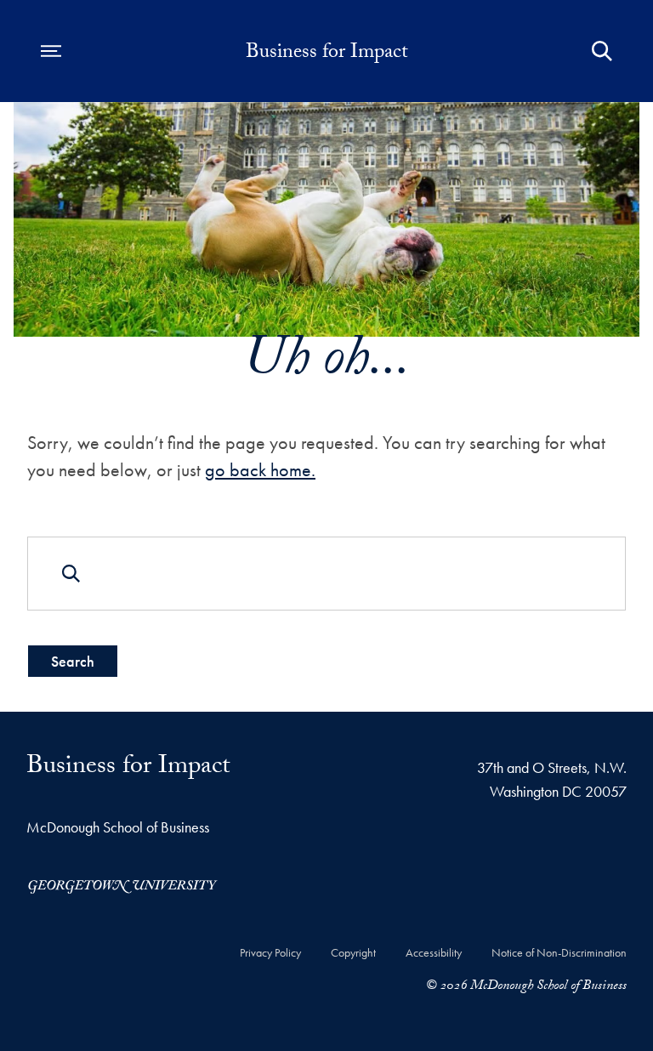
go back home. (260, 469)
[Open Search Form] (602, 51)
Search (72, 661)
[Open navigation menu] (51, 51)
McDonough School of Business (117, 827)
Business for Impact (327, 54)
